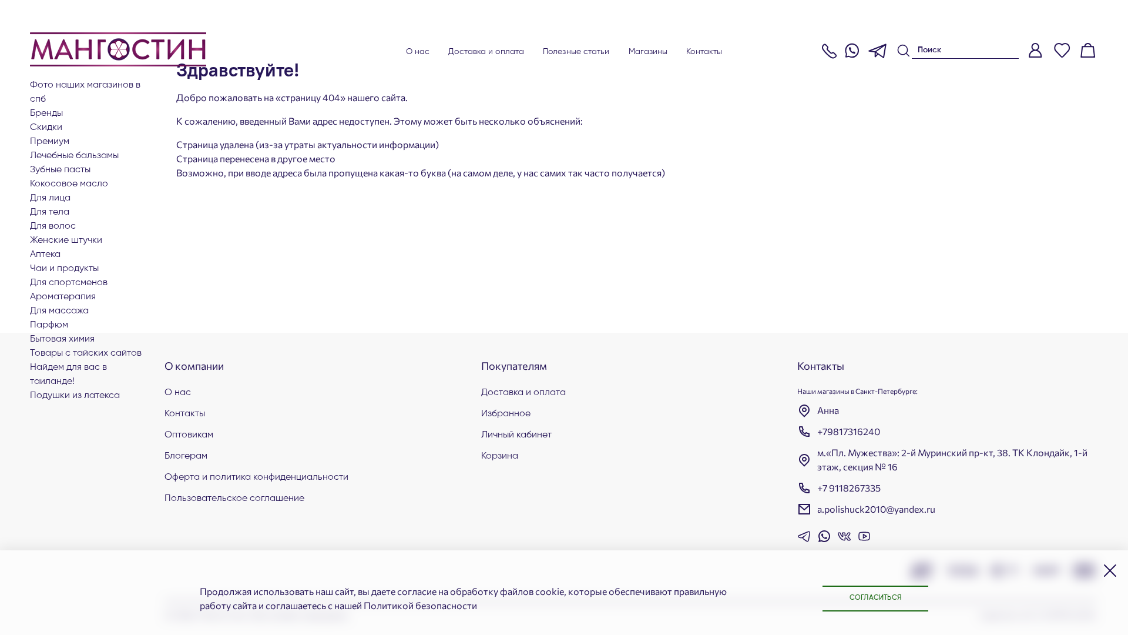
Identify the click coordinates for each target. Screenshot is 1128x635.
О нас (418, 52)
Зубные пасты (60, 170)
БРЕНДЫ (46, 113)
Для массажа (59, 311)
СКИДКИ (46, 127)
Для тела (49, 212)
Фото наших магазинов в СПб (85, 92)
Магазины (648, 52)
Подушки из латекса (75, 395)
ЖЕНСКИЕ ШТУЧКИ (66, 240)
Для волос (53, 226)
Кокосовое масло (69, 184)
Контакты (704, 52)
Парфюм (49, 325)
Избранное (506, 414)
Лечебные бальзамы (74, 156)
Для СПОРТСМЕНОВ (69, 283)
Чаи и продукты (64, 268)
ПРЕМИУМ (49, 141)
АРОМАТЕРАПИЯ (63, 297)
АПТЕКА (45, 254)
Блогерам (185, 456)
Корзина (499, 456)
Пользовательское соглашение (234, 498)
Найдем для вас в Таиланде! (68, 374)
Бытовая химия (62, 339)
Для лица (50, 198)
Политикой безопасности (420, 605)
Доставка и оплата (486, 52)
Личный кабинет (516, 435)
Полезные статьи (576, 52)
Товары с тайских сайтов (86, 353)
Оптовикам (188, 435)
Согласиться (875, 597)
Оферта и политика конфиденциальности (256, 477)
